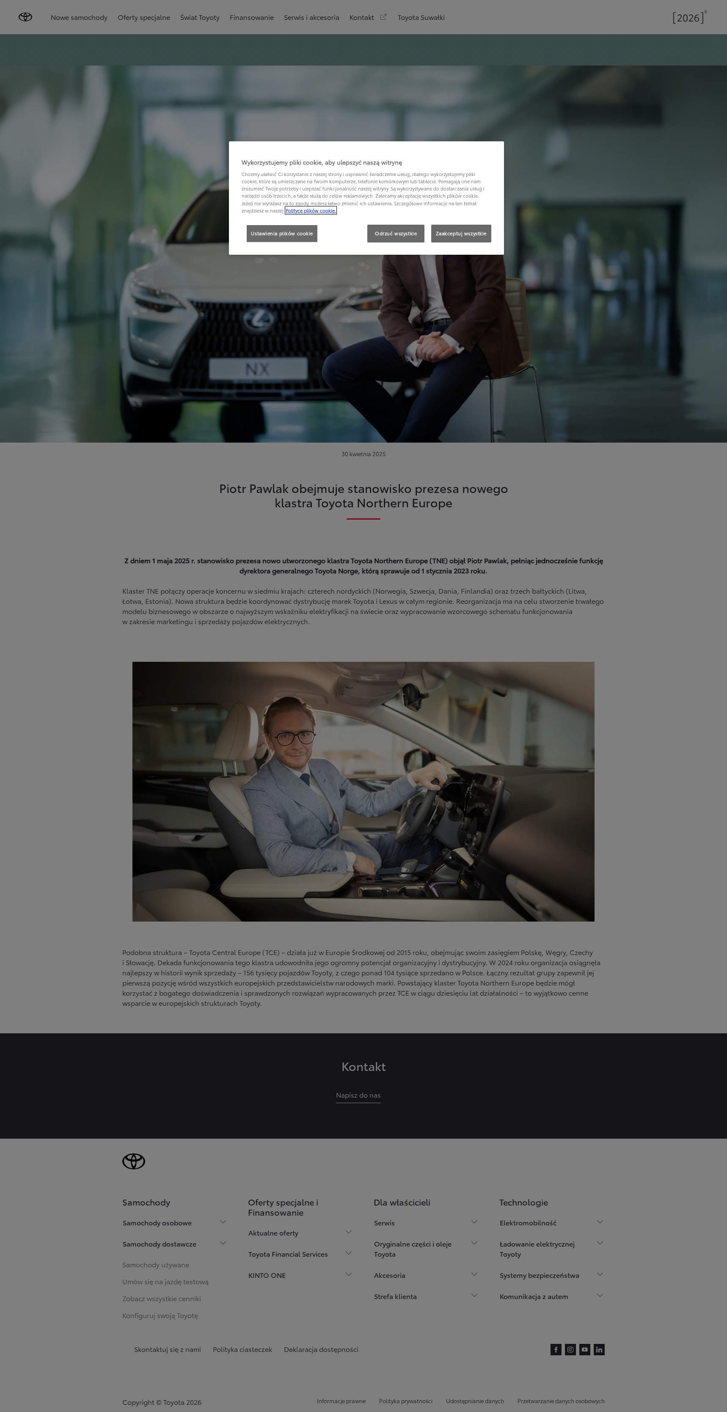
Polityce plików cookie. (311, 210)
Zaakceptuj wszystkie (461, 233)
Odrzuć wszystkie (396, 233)
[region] (366, 198)
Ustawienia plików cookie (282, 233)
